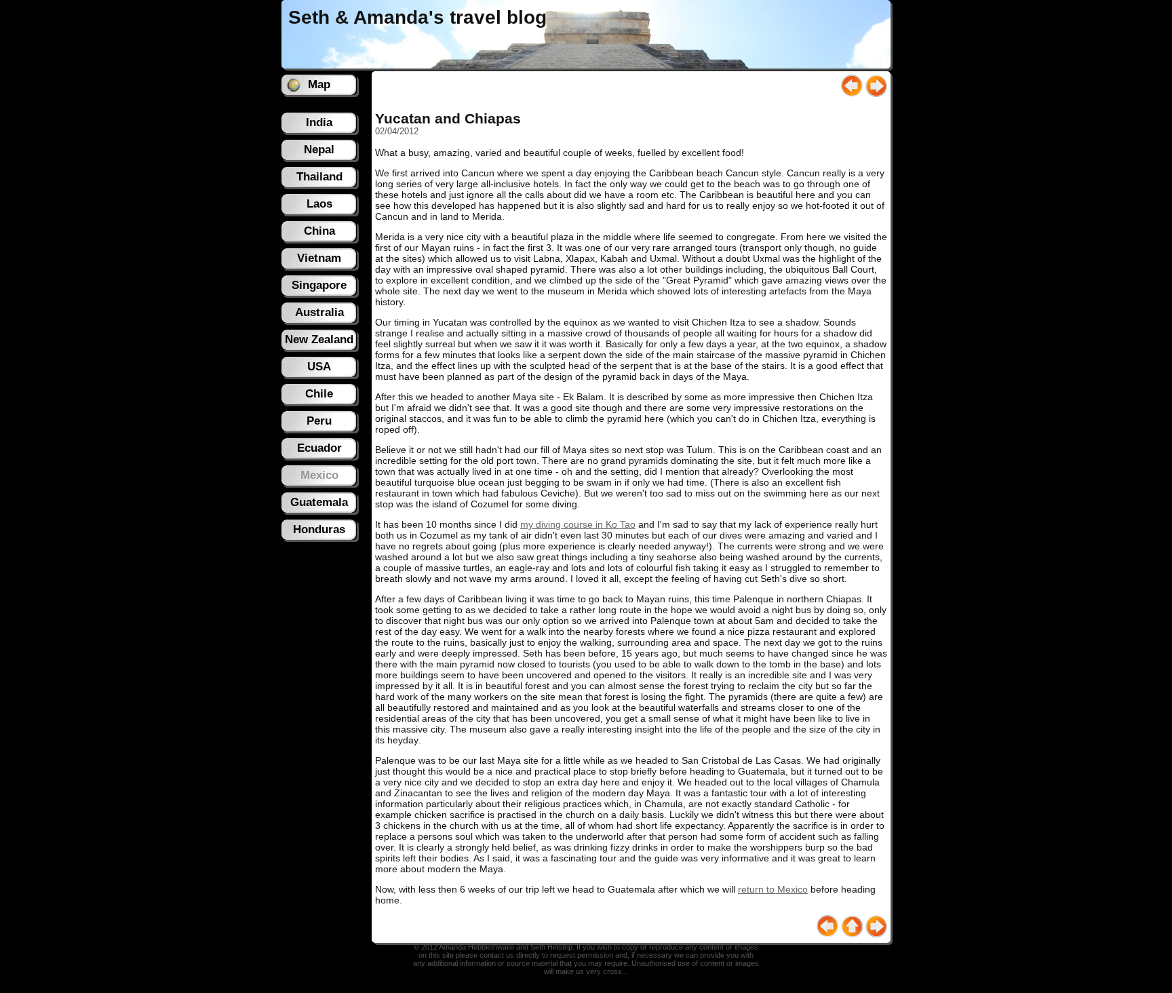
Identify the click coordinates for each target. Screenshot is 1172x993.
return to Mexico (773, 889)
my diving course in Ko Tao (578, 524)
